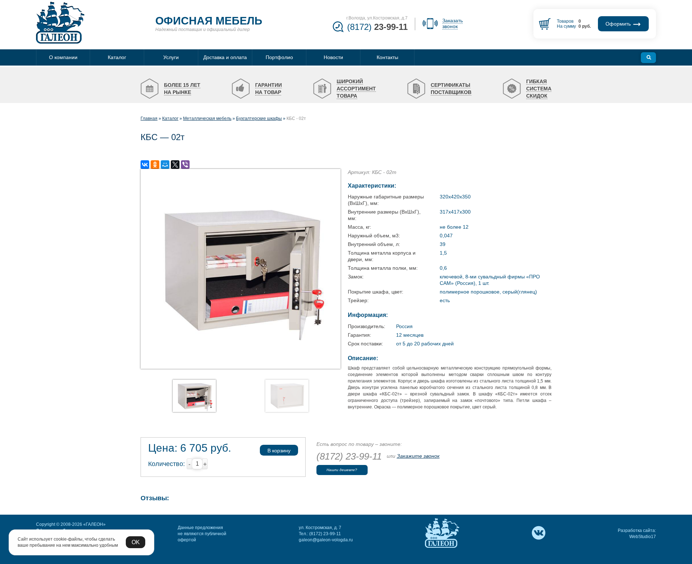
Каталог (170, 118)
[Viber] (185, 164)
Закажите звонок (418, 456)
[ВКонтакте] (145, 164)
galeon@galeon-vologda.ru (326, 539)
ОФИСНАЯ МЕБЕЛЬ (208, 21)
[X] (175, 164)
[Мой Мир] (165, 164)
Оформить (619, 24)
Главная (149, 118)
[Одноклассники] (155, 164)
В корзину (278, 450)
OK (136, 542)
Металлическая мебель (207, 118)
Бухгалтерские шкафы (259, 118)
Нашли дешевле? (342, 470)
